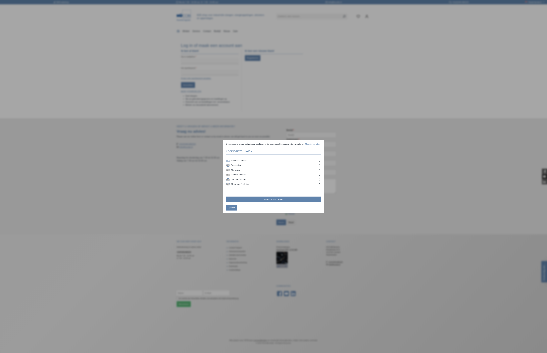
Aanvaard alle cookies (273, 199)
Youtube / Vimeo (238, 179)
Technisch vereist (239, 160)
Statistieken (236, 165)
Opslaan (231, 208)
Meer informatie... (313, 144)
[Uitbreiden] (319, 160)
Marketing (235, 170)
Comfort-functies (238, 174)
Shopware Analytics (240, 184)
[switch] (228, 165)
